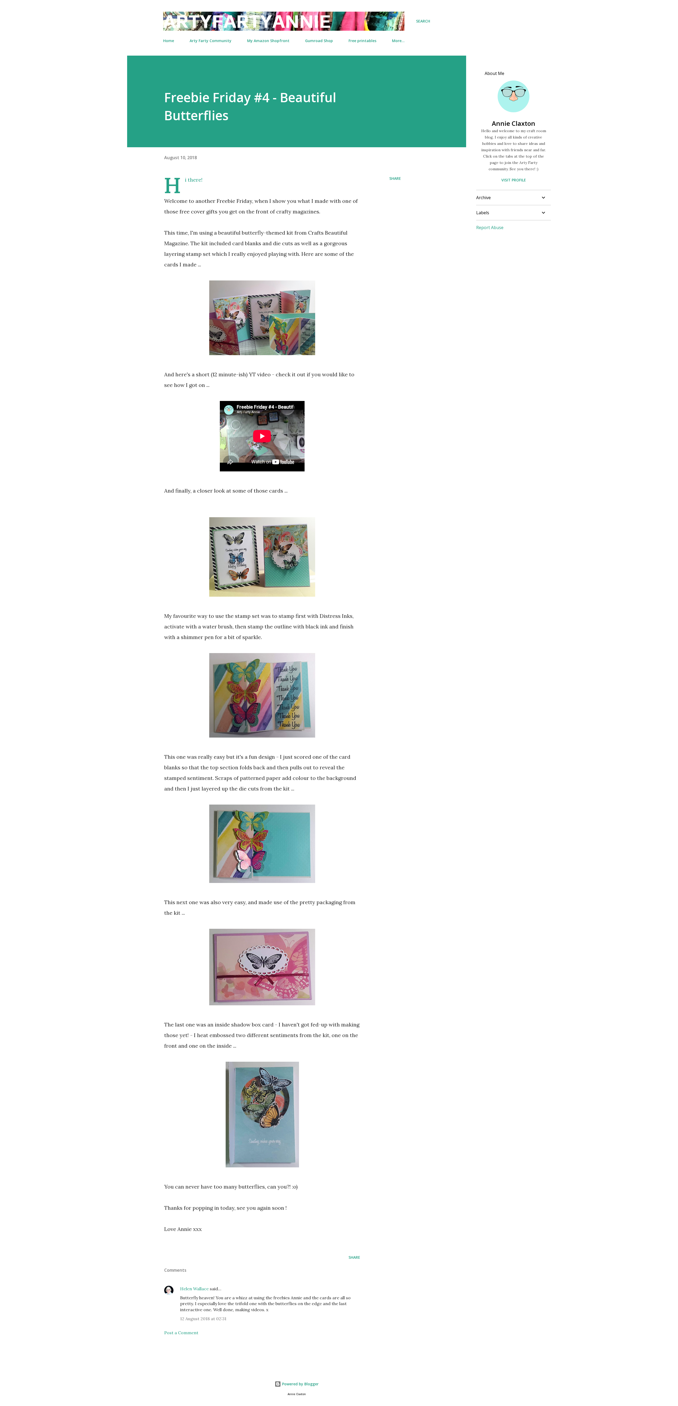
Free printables (362, 40)
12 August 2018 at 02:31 (203, 1318)
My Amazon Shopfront (268, 40)
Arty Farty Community (210, 40)
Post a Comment (181, 1332)
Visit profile (513, 179)
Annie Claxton (513, 123)
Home (168, 40)
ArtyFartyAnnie (247, 21)
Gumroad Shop (319, 40)
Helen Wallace (194, 1288)
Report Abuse (489, 227)
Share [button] (395, 178)
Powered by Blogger (300, 1383)
